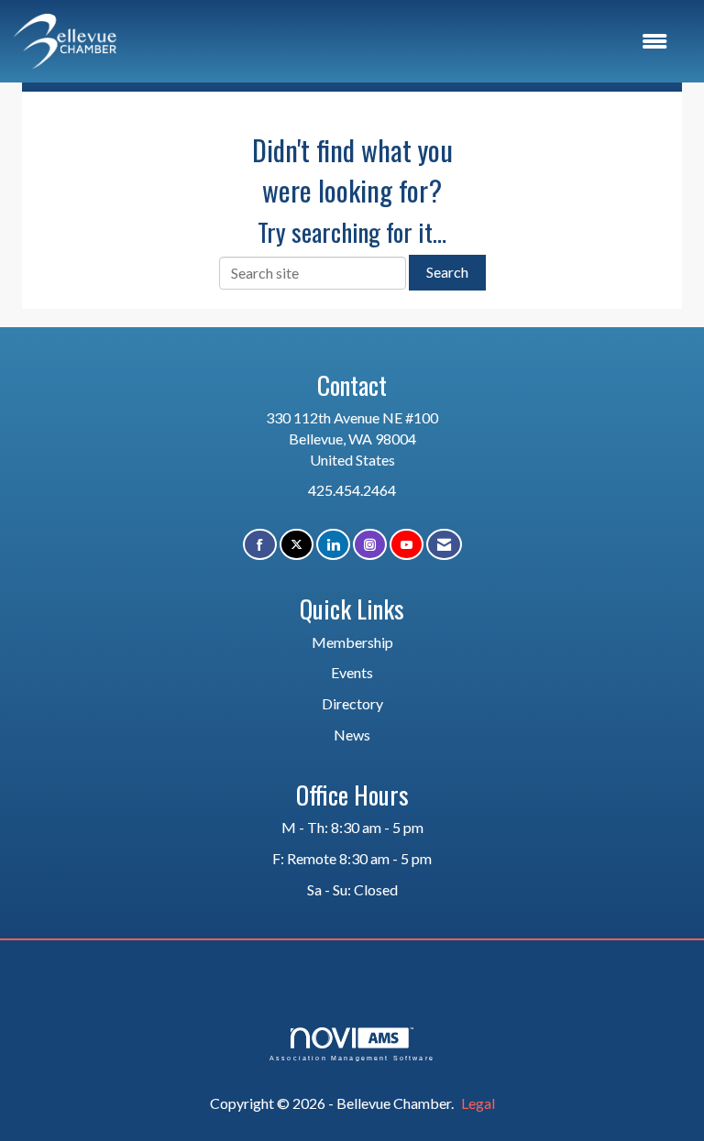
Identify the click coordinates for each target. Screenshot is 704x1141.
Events (352, 672)
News (352, 734)
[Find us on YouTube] (407, 545)
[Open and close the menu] (401, 41)
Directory (352, 703)
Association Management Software (352, 1057)
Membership (352, 642)
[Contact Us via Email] (444, 545)
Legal (478, 1103)
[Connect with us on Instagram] (370, 545)
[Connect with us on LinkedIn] (333, 545)
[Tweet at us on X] (297, 545)
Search (447, 271)
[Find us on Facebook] (260, 545)
